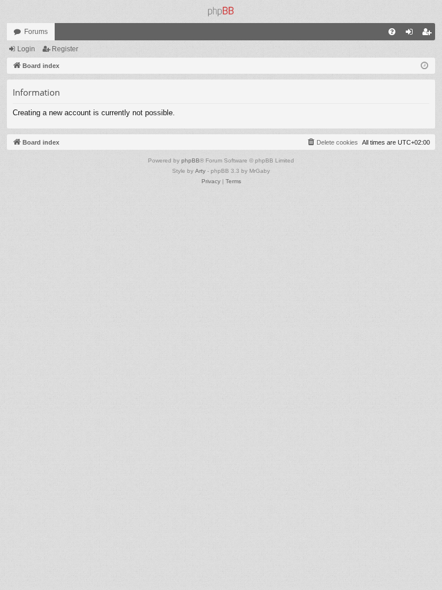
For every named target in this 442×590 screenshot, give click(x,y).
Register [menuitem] (428, 34)
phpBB (190, 160)
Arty (200, 171)
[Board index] (221, 11)
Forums (36, 32)
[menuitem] (392, 31)
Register (65, 49)
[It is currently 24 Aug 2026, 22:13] (424, 66)
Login (26, 49)
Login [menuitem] (411, 34)
